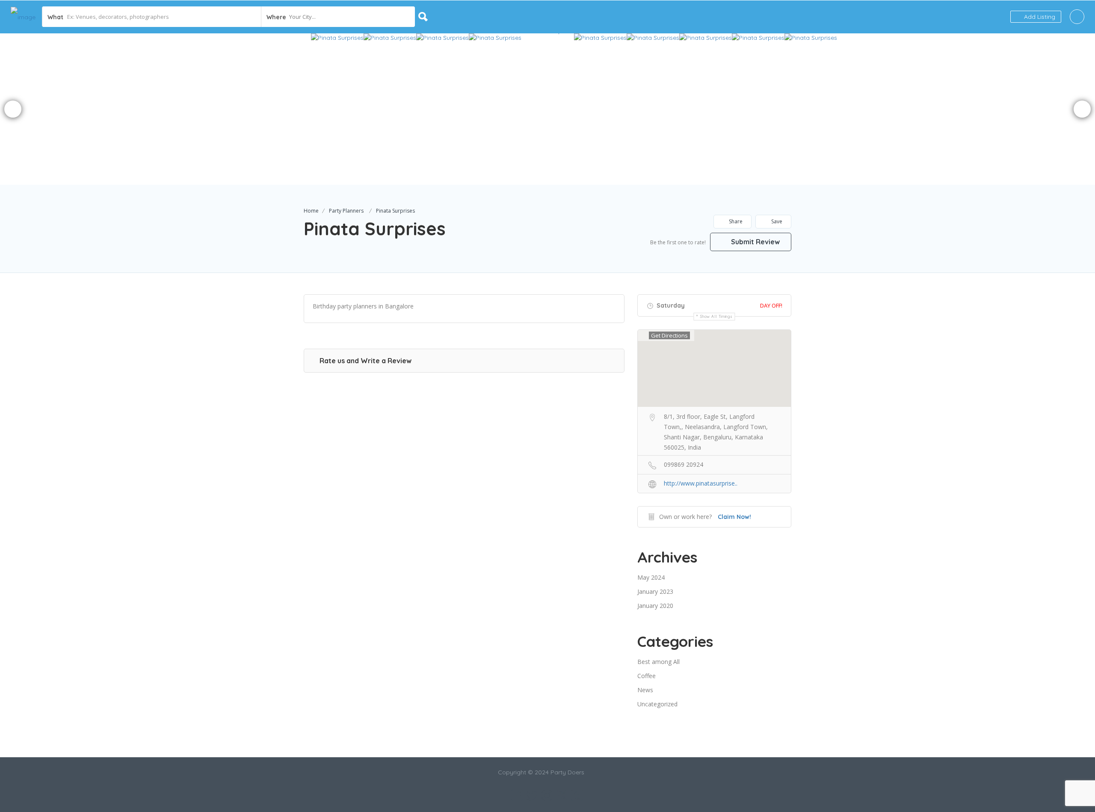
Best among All (658, 662)
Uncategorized (657, 704)
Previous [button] (13, 109)
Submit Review (754, 241)
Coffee (646, 676)
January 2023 (655, 591)
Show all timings (716, 316)
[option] (452, 109)
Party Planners (346, 210)
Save (776, 221)
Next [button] (1082, 109)
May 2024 (651, 577)
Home (311, 210)
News (645, 690)
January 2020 (655, 606)
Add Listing (1038, 17)
